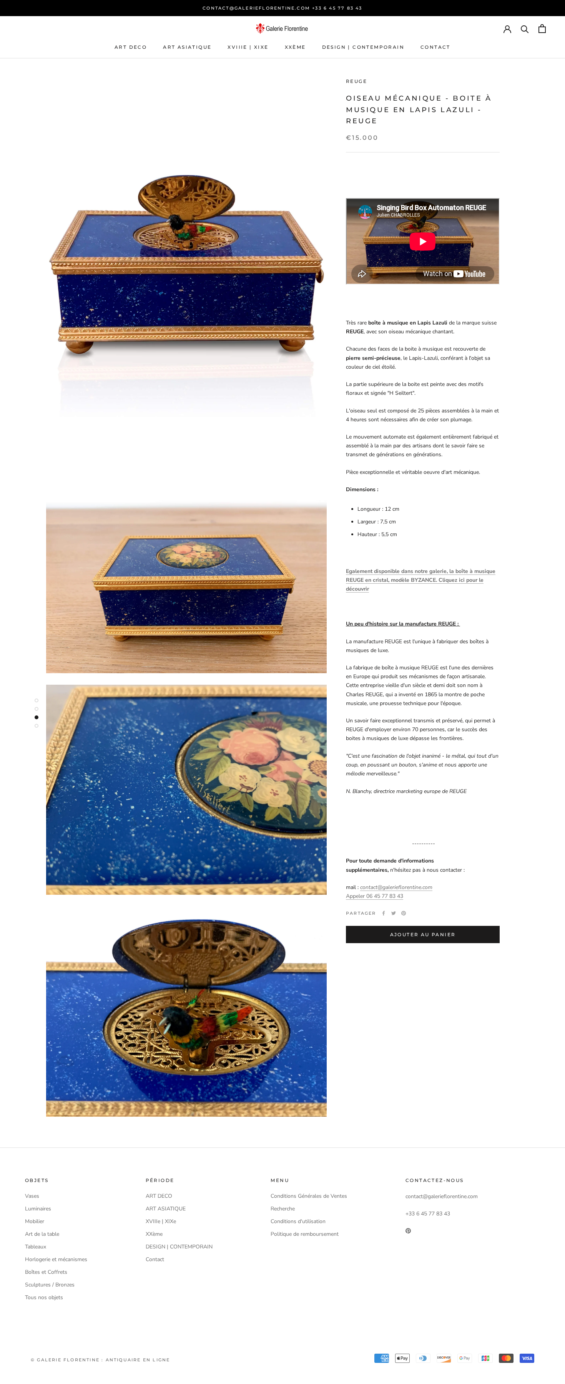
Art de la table (42, 1234)
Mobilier (34, 1221)
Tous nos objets (44, 1297)
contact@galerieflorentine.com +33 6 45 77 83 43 (282, 8)
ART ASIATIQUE (187, 47)
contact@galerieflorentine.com (396, 887)
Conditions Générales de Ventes (309, 1196)
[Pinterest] (403, 913)
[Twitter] (393, 913)
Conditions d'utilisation (298, 1221)
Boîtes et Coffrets (46, 1272)
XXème (295, 47)
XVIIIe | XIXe (248, 47)
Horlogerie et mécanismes (56, 1259)
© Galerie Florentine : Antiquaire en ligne (100, 1359)
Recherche (283, 1208)
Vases (32, 1196)
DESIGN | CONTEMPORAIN (363, 47)
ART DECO (131, 47)
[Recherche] (525, 29)
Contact (435, 47)
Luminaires (38, 1208)
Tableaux (35, 1246)
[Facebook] (383, 913)
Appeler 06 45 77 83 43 (374, 896)
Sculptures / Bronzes (50, 1284)
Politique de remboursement (305, 1234)
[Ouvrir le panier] (542, 28)
